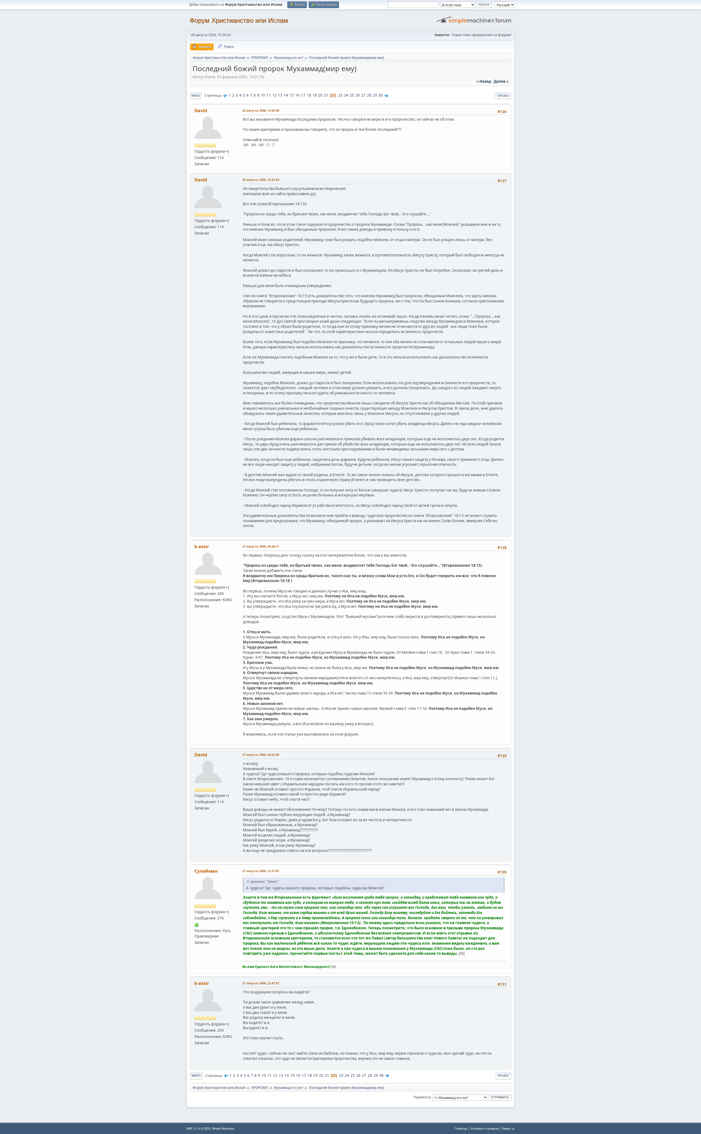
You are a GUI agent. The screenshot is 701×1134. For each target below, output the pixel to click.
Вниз (195, 96)
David (200, 111)
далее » (501, 81)
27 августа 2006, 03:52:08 (260, 755)
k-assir (201, 546)
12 (274, 95)
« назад (483, 81)
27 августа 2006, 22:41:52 (260, 983)
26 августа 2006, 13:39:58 (260, 110)
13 (280, 95)
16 (297, 95)
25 (352, 95)
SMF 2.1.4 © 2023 (198, 1128)
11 (268, 95)
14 (286, 95)
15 (291, 95)
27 (363, 95)
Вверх (196, 1076)
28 (369, 95)
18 (309, 95)
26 (357, 95)
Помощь (461, 1128)
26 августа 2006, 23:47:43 (260, 180)
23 (340, 95)
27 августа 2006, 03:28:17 (260, 546)
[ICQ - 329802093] (196, 924)
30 (380, 95)
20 (320, 95)
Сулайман (206, 871)
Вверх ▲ (508, 1128)
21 (326, 95)
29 (375, 95)
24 (346, 95)
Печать (503, 96)
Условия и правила (485, 1128)
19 (314, 95)
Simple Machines (223, 1128)
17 (303, 95)
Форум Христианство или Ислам (238, 20)
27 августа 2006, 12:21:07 (260, 871)
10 (263, 95)
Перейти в (421, 1097)
